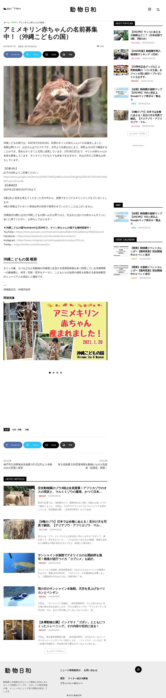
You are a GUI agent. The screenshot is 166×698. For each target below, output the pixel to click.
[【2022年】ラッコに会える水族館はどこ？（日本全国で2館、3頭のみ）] (121, 35)
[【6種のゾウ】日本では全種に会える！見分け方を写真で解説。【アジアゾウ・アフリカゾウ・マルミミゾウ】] (19, 529)
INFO (133, 103)
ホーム (6, 22)
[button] (158, 9)
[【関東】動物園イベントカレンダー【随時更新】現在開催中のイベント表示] (121, 251)
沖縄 (27, 429)
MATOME (43, 529)
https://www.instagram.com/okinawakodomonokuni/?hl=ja (50, 240)
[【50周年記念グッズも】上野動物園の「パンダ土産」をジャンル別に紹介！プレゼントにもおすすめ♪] (121, 70)
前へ (7, 335)
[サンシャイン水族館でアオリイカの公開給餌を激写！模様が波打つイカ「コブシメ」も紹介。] (19, 563)
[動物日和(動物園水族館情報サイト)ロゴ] (83, 9)
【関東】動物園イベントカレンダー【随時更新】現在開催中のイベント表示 (146, 251)
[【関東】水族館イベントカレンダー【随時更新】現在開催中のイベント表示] (121, 271)
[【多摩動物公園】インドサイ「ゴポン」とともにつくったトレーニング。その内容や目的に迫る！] (19, 630)
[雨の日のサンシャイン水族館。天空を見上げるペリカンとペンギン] (19, 596)
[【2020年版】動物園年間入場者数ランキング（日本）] (121, 54)
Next (103, 335)
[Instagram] (149, 9)
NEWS (14, 22)
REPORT (42, 496)
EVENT (134, 259)
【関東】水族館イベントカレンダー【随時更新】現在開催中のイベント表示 (146, 270)
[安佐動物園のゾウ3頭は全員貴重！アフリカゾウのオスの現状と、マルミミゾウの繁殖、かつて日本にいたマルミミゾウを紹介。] (19, 496)
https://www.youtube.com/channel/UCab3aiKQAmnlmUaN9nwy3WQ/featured (60, 231)
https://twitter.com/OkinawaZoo (32, 244)
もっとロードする (54, 651)
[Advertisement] (55, 400)
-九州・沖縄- (17, 429)
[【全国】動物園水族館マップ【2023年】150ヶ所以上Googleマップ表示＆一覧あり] (121, 93)
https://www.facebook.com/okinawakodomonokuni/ (46, 236)
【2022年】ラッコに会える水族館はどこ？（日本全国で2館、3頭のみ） (146, 35)
